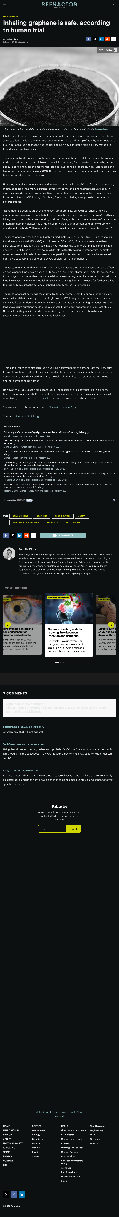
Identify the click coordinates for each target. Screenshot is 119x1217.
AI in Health (67, 1143)
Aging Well (66, 1167)
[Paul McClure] (9, 553)
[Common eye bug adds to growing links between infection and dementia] (59, 608)
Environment (39, 1130)
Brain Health (67, 1134)
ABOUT (7, 1139)
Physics (36, 1152)
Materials (52, 523)
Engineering (96, 1130)
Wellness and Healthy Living (72, 1162)
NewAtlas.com (97, 1126)
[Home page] (59, 5)
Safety (82, 516)
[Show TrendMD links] (114, 500)
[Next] (111, 625)
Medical (36, 1147)
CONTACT (8, 1160)
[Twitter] (95, 39)
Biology (36, 1134)
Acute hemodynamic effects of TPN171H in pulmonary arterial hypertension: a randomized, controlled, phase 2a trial (59, 452)
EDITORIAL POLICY (13, 1143)
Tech (92, 1134)
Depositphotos (101, 129)
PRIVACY (7, 1156)
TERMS (6, 1152)
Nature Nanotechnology (62, 407)
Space (35, 1156)
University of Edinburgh (26, 416)
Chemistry (37, 1139)
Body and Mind (10, 16)
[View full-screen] (115, 50)
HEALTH (65, 1126)
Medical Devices (69, 1152)
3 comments (66, 535)
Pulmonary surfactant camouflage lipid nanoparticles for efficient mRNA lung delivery (45, 432)
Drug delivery (62, 516)
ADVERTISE (9, 1147)
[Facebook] (88, 39)
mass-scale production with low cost (39, 398)
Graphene (42, 516)
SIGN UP (7, 1134)
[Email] (113, 39)
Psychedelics (68, 1156)
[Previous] (8, 625)
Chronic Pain (95, 600)
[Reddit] (107, 39)
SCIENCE (36, 1126)
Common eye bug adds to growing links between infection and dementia (56, 632)
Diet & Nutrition (69, 1172)
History (36, 1143)
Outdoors (95, 1139)
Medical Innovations (71, 1139)
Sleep (64, 1180)
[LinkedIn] (101, 39)
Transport (95, 1143)
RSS (5, 1165)
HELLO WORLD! (11, 1130)
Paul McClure (27, 549)
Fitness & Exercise (70, 1176)
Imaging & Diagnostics (73, 1147)
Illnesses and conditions (73, 1130)
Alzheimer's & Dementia (49, 597)
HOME (6, 1126)
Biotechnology (74, 523)
